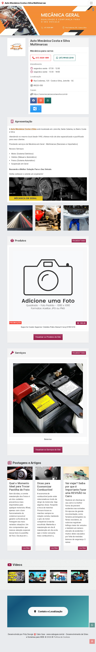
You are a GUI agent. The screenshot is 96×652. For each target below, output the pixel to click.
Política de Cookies (62, 637)
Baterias (41, 439)
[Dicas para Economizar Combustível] (48, 473)
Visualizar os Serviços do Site (48, 450)
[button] (93, 9)
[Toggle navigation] (91, 3)
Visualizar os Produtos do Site (48, 337)
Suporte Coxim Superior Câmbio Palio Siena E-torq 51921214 (48, 327)
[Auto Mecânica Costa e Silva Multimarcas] (16, 47)
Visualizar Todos (79, 241)
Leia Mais (26, 548)
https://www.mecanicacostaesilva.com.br (51, 94)
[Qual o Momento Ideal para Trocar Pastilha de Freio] (20, 473)
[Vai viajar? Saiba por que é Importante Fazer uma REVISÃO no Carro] (76, 473)
